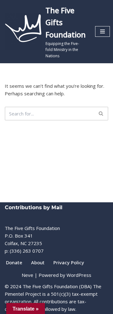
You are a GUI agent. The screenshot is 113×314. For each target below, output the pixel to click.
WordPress (79, 275)
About (38, 262)
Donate (14, 262)
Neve (27, 275)
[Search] (101, 114)
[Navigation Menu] (102, 31)
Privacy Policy (68, 262)
